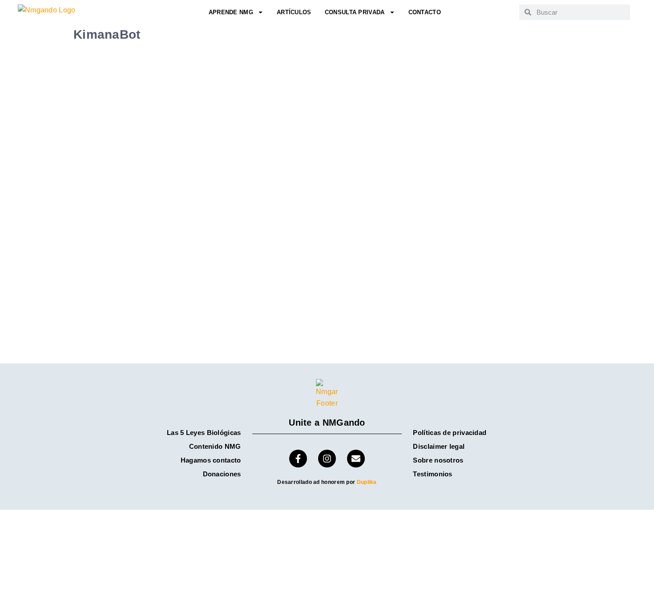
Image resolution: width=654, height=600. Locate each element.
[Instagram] (327, 458)
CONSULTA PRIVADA (355, 12)
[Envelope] (356, 458)
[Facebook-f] (298, 458)
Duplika (367, 482)
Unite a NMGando (327, 422)
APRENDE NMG (231, 12)
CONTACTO (424, 12)
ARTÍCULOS (294, 12)
